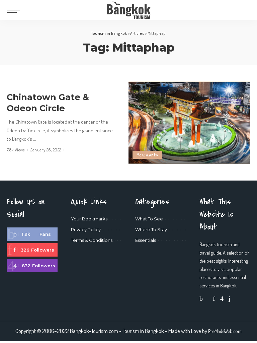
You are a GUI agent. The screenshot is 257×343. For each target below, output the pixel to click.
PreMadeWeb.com (225, 331)
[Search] (246, 10)
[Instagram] (32, 265)
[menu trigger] (15, 10)
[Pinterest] (32, 250)
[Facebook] (32, 234)
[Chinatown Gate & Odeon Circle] (189, 122)
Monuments (147, 154)
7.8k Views (16, 150)
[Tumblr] (230, 298)
